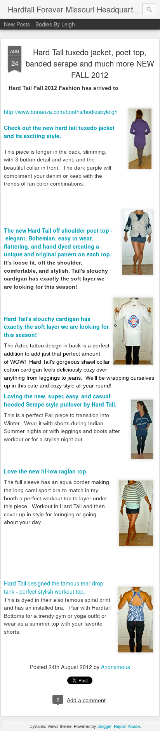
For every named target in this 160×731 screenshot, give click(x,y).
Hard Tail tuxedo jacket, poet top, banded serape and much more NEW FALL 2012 (90, 63)
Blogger (104, 726)
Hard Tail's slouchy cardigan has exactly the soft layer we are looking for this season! (56, 326)
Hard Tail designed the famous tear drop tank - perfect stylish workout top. (53, 587)
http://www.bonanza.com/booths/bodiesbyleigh (61, 112)
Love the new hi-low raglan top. (46, 471)
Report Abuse (127, 726)
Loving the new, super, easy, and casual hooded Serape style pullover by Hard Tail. (62, 400)
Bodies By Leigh (55, 24)
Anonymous (115, 667)
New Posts (17, 24)
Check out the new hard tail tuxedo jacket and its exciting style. (59, 132)
